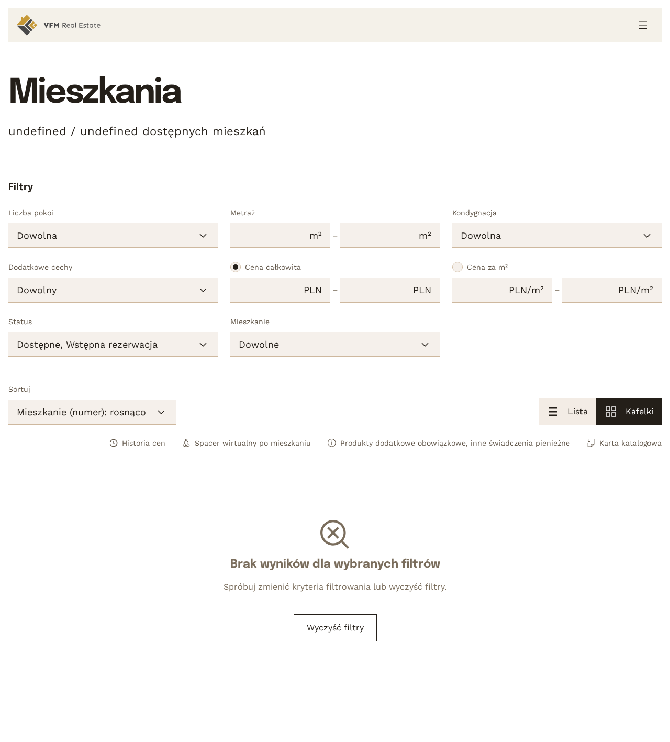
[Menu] (642, 25)
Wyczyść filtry (335, 628)
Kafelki (639, 411)
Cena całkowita (273, 267)
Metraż (242, 212)
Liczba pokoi (30, 212)
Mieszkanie (250, 321)
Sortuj (19, 389)
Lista (578, 411)
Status (20, 321)
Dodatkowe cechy (40, 267)
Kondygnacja (474, 212)
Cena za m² (487, 267)
